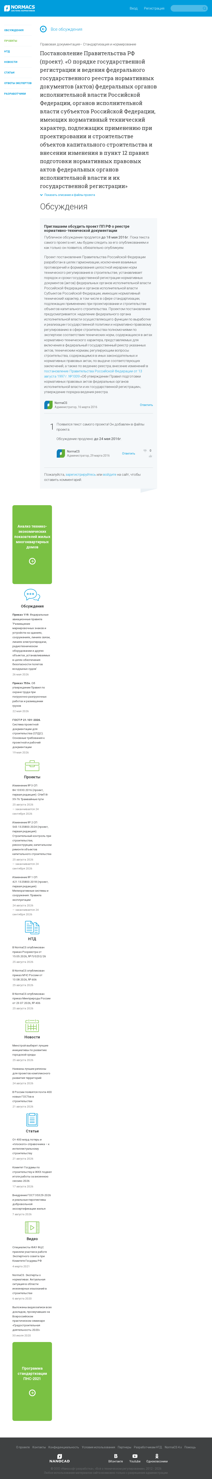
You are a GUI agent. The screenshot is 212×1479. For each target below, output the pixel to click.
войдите (109, 474)
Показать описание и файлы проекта (69, 195)
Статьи (9, 72)
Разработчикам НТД (148, 1447)
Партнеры (124, 1447)
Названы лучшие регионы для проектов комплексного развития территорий (31, 1073)
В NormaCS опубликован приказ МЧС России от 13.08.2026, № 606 (28, 975)
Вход (134, 8)
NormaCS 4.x (173, 1447)
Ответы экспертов (18, 83)
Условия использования (98, 1447)
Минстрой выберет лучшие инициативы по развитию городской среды (30, 1050)
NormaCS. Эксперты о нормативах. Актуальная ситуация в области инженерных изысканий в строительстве (29, 1284)
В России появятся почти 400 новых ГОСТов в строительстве (32, 1096)
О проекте (23, 1447)
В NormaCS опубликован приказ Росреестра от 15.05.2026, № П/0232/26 (29, 952)
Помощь (190, 1447)
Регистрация (154, 8)
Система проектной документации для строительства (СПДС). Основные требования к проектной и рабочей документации (28, 733)
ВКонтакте (115, 1461)
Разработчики (15, 93)
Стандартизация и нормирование (109, 44)
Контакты (39, 1447)
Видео (32, 1239)
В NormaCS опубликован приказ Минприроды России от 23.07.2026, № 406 (31, 998)
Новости (10, 62)
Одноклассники (157, 1461)
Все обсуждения (66, 29)
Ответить (146, 405)
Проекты (10, 40)
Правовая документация (60, 44)
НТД (7, 51)
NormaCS (61, 403)
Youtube (135, 1461)
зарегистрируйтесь (81, 474)
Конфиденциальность (63, 1447)
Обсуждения (14, 30)
